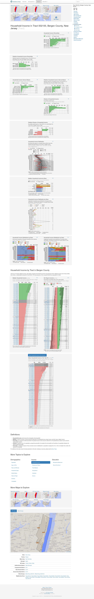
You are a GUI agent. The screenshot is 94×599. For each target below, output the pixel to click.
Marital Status (14, 473)
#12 (37, 277)
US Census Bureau (49, 592)
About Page (54, 449)
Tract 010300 (49, 577)
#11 (68, 237)
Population (14, 462)
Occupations (34, 470)
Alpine (27, 561)
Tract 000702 (57, 576)
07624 (30, 563)
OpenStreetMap (47, 593)
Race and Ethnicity (15, 467)
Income (38, 1)
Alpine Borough (29, 565)
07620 (27, 563)
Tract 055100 (28, 578)
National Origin (15, 475)
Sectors (33, 475)
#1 (68, 32)
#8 (52, 178)
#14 (52, 357)
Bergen (27, 557)
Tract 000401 (46, 576)
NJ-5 (26, 567)
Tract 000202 (34, 576)
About (44, 587)
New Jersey (28, 554)
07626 (33, 563)
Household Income (36, 462)
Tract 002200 (63, 576)
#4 (68, 79)
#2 (37, 56)
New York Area (29, 559)
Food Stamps (35, 467)
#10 (37, 237)
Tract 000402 (51, 576)
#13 (68, 277)
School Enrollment (56, 465)
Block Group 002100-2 (39, 573)
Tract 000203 (40, 576)
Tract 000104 (28, 576)
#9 (52, 199)
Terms (46, 587)
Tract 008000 (37, 577)
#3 (37, 79)
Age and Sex (14, 465)
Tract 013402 (55, 577)
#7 (52, 141)
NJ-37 (27, 569)
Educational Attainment (57, 462)
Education (45, 1)
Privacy (50, 587)
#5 (68, 98)
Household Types (15, 470)
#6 (52, 122)
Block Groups (20, 511)
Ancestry (13, 478)
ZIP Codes (14, 511)
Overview (24, 1)
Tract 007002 (31, 577)
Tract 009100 (43, 577)
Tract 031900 (67, 577)
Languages (14, 481)
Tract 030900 (61, 577)
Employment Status (36, 465)
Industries (34, 473)
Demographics (31, 1)
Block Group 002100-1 (30, 573)
